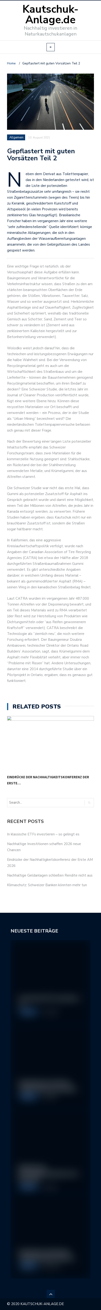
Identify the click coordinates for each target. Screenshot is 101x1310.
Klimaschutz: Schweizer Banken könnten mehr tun (47, 885)
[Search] (89, 802)
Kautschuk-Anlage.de (50, 14)
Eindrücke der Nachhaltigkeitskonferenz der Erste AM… (48, 1174)
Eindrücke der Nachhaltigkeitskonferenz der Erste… (48, 780)
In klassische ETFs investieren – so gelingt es (43, 834)
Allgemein (28, 1012)
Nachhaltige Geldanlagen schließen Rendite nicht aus (50, 875)
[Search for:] (26, 802)
